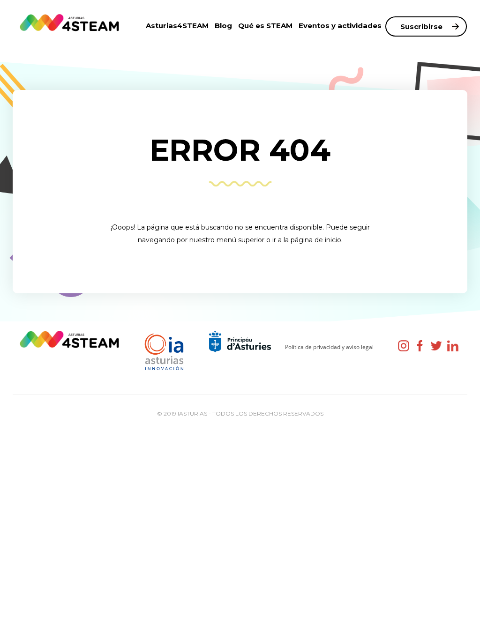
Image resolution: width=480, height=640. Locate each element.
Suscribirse (421, 26)
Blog (223, 25)
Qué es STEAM (265, 25)
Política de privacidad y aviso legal (329, 347)
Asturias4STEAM (177, 25)
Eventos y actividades (340, 25)
